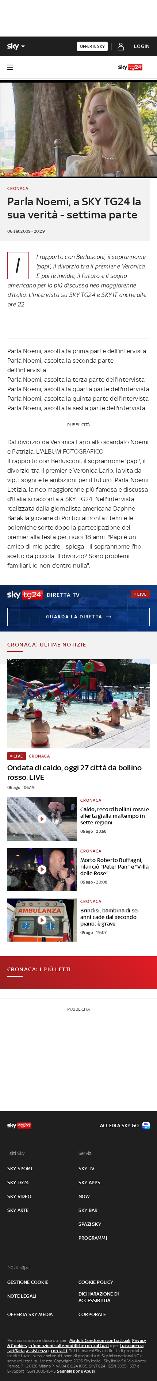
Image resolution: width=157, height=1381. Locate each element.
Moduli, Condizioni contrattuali (99, 1340)
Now (84, 1196)
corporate (92, 1314)
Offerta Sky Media (30, 1314)
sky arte (18, 1210)
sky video (19, 1196)
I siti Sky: (16, 1153)
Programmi (92, 1238)
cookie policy (96, 1282)
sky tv (86, 1168)
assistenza (36, 1350)
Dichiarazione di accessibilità (98, 1297)
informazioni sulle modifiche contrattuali (68, 1345)
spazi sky (89, 1224)
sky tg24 (18, 1182)
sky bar (87, 1210)
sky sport (20, 1168)
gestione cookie (27, 1282)
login (142, 46)
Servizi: (86, 1153)
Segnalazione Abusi (76, 1371)
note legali (21, 1296)
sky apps (89, 1182)
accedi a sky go (119, 1125)
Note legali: (19, 1267)
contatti (59, 1350)
